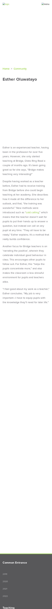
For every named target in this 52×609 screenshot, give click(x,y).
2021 (5, 589)
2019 (5, 574)
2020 (5, 581)
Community (20, 68)
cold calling (32, 212)
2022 (5, 596)
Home (6, 68)
